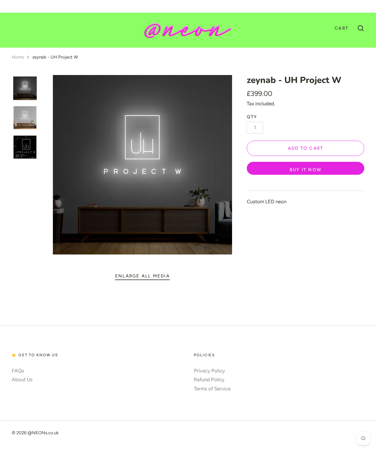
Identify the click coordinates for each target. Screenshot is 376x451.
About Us (22, 379)
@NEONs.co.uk (43, 432)
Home (18, 57)
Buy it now (305, 169)
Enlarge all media (142, 276)
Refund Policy (209, 379)
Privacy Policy (209, 371)
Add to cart (305, 148)
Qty (252, 116)
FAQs (18, 371)
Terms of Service (212, 389)
